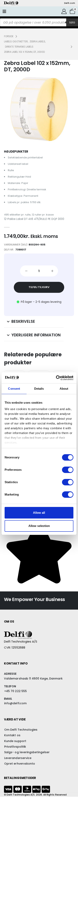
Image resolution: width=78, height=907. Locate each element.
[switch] (67, 470)
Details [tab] (39, 388)
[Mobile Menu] (4, 11)
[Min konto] (64, 11)
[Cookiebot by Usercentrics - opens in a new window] (56, 377)
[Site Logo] (11, 3)
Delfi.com (69, 3)
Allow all (39, 512)
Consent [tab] (14, 388)
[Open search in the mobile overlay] (39, 22)
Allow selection (39, 526)
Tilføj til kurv (39, 287)
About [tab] (64, 388)
